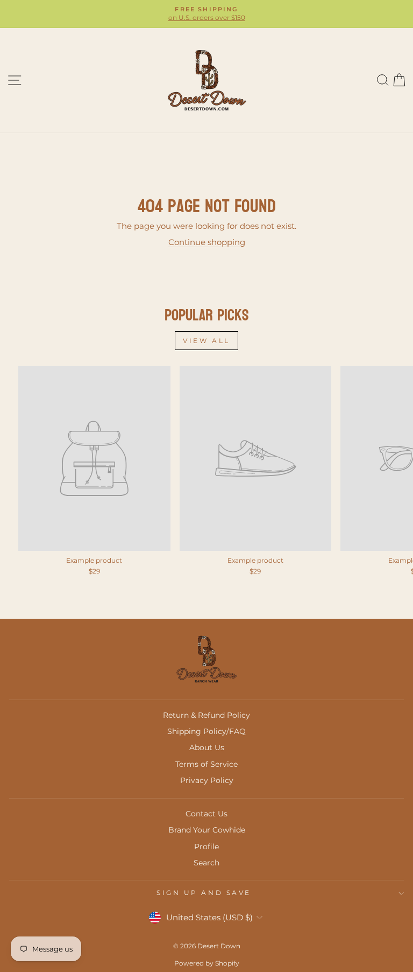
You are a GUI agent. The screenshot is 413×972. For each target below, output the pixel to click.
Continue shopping (206, 242)
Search (206, 862)
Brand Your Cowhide (206, 830)
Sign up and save (203, 893)
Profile (206, 846)
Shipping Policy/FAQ (206, 731)
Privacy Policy (206, 780)
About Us (206, 747)
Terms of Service (206, 764)
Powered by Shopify (206, 963)
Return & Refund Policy (206, 715)
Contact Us (206, 813)
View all (206, 341)
